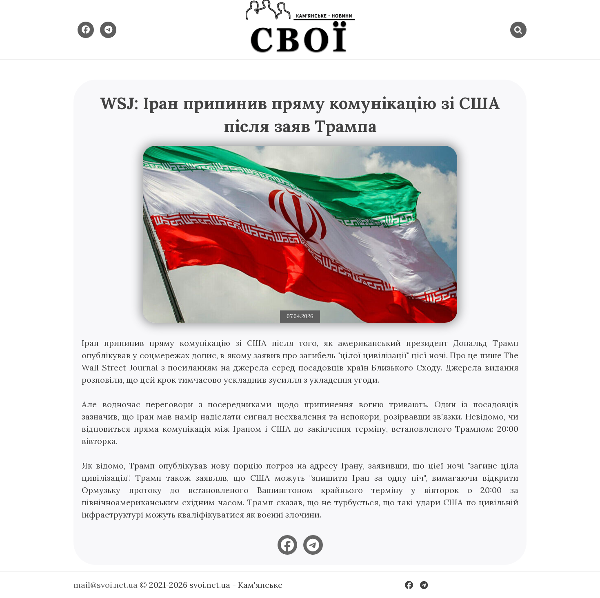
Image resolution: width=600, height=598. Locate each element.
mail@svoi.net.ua (105, 585)
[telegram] (313, 545)
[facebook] (287, 545)
